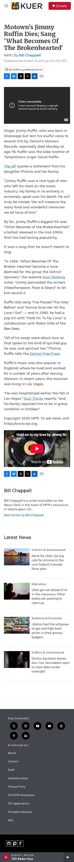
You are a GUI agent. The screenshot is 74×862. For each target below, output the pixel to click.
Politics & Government (48, 652)
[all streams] (69, 857)
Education (39, 584)
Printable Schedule (20, 812)
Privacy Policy (16, 786)
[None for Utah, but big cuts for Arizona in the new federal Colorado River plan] (17, 556)
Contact (13, 761)
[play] (6, 857)
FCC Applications (18, 803)
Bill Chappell (30, 55)
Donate (61, 6)
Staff (11, 770)
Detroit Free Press (45, 353)
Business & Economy (47, 618)
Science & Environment (49, 550)
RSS (10, 820)
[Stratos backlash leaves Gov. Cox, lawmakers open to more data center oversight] (17, 659)
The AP (10, 166)
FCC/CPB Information (21, 795)
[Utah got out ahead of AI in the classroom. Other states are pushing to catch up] (17, 591)
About (12, 753)
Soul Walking (54, 277)
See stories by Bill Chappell (24, 515)
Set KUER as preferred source (25, 69)
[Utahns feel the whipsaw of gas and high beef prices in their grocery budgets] (17, 625)
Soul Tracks (33, 398)
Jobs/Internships (18, 778)
